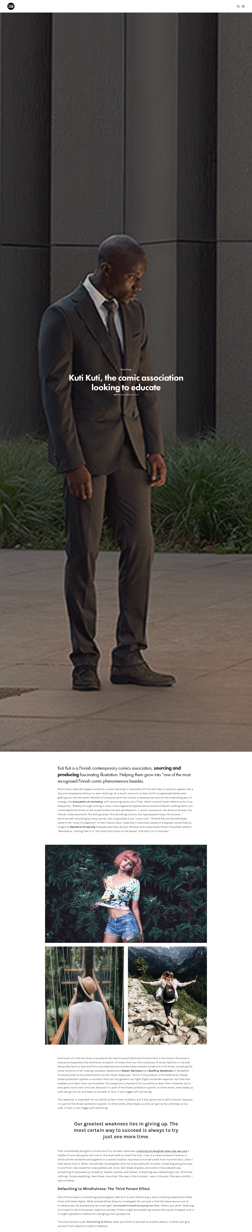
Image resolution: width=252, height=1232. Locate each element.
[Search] (238, 6)
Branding (126, 369)
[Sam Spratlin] (11, 6)
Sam (116, 395)
